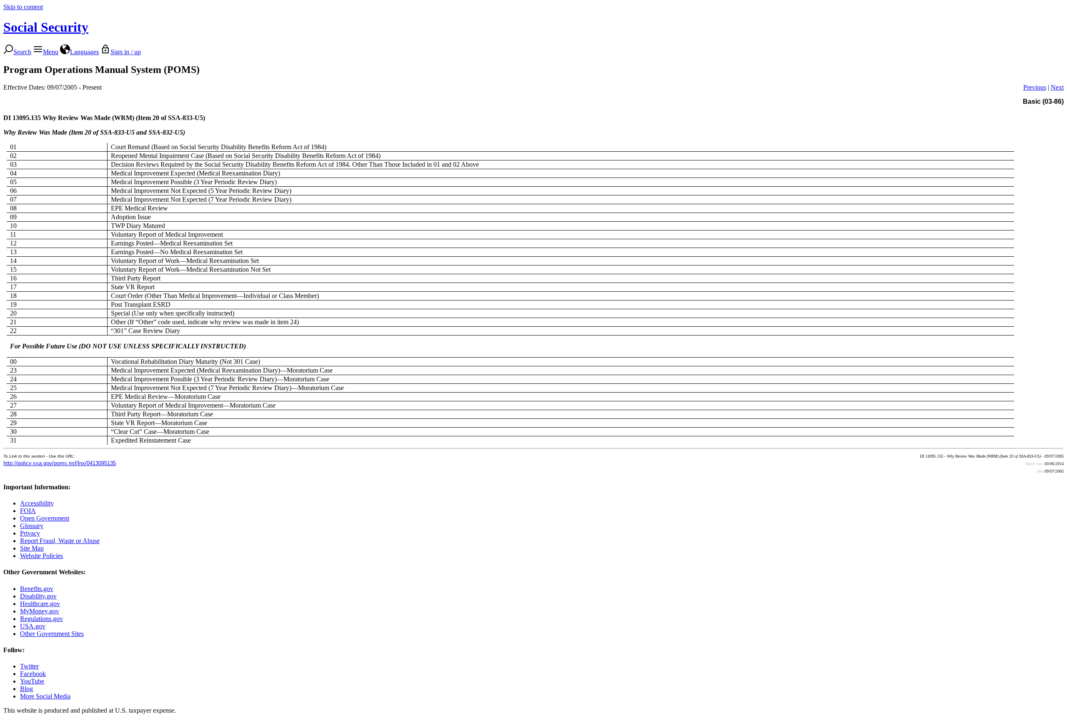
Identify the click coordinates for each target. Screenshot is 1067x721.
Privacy (30, 533)
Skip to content (23, 6)
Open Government (44, 518)
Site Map (32, 548)
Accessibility (37, 503)
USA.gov (32, 626)
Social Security (45, 27)
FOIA (28, 510)
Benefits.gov (36, 588)
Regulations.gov (41, 618)
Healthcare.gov (40, 603)
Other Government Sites (52, 633)
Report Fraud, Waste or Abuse (60, 540)
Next (1057, 87)
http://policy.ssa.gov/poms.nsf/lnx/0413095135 (59, 463)
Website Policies (41, 555)
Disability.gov (38, 596)
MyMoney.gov (39, 611)
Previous (1034, 87)
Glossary (31, 525)
